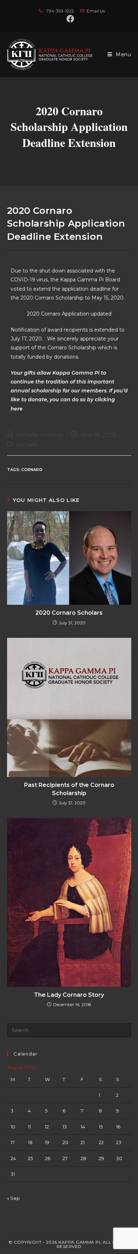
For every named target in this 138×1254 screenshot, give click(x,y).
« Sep (13, 1198)
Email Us (96, 11)
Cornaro (26, 444)
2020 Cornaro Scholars (69, 612)
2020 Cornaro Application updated (69, 314)
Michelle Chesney (39, 435)
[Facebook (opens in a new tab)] (69, 19)
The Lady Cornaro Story (69, 994)
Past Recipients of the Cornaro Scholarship (69, 789)
